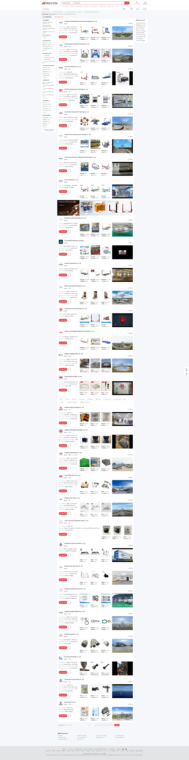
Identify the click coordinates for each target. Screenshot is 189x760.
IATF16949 (46, 75)
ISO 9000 (45, 73)
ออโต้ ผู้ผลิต (60, 735)
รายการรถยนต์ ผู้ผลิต (81, 737)
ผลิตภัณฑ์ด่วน (112, 749)
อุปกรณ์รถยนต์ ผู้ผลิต (119, 735)
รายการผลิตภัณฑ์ (47, 16)
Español (77, 750)
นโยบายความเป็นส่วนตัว (88, 749)
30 (68, 725)
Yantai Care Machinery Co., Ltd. (72, 263)
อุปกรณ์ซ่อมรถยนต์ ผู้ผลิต (142, 36)
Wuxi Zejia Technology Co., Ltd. (72, 657)
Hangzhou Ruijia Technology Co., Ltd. (74, 407)
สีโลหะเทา (118, 6)
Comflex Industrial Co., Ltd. (71, 634)
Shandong (46, 121)
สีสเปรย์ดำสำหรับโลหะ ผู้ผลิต (142, 23)
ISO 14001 (46, 69)
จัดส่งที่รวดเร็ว (47, 59)
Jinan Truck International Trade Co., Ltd (76, 520)
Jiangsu (46, 123)
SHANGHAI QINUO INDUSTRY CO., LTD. (74, 611)
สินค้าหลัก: (61, 28)
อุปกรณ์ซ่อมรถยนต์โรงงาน (63, 739)
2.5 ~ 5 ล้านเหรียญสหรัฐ (48, 95)
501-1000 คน (46, 110)
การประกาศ (70, 749)
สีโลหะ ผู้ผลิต (72, 6)
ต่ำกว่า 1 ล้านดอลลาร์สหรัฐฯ (47, 83)
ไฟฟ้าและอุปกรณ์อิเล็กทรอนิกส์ (47, 35)
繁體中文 (63, 750)
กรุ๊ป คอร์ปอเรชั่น (47, 46)
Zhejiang (46, 119)
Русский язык (99, 750)
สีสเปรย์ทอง (82, 399)
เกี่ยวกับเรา (64, 749)
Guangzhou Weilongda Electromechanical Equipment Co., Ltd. (80, 21)
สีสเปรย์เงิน (98, 399)
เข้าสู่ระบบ (145, 4)
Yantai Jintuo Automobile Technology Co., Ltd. (76, 112)
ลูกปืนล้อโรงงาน (80, 739)
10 (65, 725)
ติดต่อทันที (63, 37)
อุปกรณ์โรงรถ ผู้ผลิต (140, 40)
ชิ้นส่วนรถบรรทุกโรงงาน (120, 737)
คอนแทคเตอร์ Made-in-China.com (101, 749)
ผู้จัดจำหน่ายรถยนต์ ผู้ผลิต (101, 735)
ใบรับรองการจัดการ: (63, 100)
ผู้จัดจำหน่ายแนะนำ (140, 20)
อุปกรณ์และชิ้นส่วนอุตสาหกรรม (47, 26)
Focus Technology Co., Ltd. (95, 753)
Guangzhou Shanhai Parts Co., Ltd (74, 589)
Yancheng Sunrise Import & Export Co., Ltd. (75, 308)
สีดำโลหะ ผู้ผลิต (86, 6)
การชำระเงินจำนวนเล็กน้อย (48, 62)
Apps (137, 9)
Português (88, 750)
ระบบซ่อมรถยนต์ (117, 399)
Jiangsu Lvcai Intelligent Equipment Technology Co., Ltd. (79, 331)
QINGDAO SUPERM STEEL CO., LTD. (73, 354)
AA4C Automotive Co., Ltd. (71, 180)
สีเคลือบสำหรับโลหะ (111, 6)
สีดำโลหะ (74, 399)
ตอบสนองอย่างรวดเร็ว (49, 57)
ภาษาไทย (122, 750)
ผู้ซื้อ (124, 9)
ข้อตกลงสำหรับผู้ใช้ (78, 749)
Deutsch (82, 750)
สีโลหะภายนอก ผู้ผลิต (141, 31)
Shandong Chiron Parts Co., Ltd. (74, 679)
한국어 (104, 750)
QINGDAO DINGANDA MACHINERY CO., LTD (75, 430)
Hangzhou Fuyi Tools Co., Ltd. (72, 498)
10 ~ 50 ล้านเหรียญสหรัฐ (48, 86)
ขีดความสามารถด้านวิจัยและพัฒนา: (67, 30)
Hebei (45, 125)
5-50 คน (46, 103)
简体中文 (58, 750)
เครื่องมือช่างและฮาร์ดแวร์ (48, 32)
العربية (108, 750)
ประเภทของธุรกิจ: (63, 27)
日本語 (68, 750)
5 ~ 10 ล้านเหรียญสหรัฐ (47, 92)
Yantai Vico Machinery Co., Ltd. (72, 66)
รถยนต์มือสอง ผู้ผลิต (62, 737)
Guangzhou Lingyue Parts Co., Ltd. (74, 543)
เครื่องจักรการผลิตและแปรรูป (47, 23)
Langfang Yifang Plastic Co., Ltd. (73, 452)
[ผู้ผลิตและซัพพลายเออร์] (49, 3)
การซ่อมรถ (62, 402)
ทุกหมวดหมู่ (46, 9)
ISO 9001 (46, 67)
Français (73, 750)
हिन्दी (118, 750)
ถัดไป (116, 725)
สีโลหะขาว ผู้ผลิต (140, 29)
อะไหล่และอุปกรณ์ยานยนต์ (48, 29)
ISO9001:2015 (47, 71)
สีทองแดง (67, 399)
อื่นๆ (44, 50)
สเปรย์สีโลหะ (90, 399)
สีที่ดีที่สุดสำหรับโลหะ (85, 402)
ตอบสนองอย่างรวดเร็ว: (64, 32)
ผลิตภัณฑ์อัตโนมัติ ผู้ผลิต (82, 735)
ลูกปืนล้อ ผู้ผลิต (139, 38)
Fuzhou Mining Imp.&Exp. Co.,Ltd (73, 376)
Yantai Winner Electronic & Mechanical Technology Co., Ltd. (80, 157)
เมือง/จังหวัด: (62, 78)
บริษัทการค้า (47, 43)
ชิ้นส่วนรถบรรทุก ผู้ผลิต (141, 34)
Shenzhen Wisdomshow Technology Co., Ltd (76, 89)
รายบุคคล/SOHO (47, 48)
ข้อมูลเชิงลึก (118, 749)
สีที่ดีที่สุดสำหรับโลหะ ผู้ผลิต (142, 25)
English (53, 750)
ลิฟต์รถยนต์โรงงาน (100, 737)
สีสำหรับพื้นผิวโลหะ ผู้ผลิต (142, 27)
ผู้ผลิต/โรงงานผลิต (48, 44)
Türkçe (127, 750)
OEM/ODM (46, 55)
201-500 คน (46, 108)
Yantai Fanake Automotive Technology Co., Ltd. (76, 44)
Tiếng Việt (132, 750)
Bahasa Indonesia (139, 750)
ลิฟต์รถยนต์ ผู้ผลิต (140, 32)
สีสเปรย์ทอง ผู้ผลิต (94, 6)
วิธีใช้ (131, 9)
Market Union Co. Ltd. (70, 702)
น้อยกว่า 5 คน (47, 106)
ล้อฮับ (124, 399)
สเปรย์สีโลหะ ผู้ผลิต (102, 6)
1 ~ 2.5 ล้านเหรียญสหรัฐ (48, 89)
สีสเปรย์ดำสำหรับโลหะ (72, 402)
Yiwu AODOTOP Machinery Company (74, 240)
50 (71, 725)
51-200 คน (46, 104)
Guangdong (46, 117)
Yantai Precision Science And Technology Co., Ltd (77, 134)
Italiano (92, 750)
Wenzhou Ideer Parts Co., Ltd (73, 566)
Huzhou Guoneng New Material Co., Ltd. (74, 286)
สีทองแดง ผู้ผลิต (79, 6)
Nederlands (113, 750)
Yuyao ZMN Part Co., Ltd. (72, 475)
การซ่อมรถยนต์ (107, 399)
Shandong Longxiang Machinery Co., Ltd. (75, 218)
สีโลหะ (61, 399)
